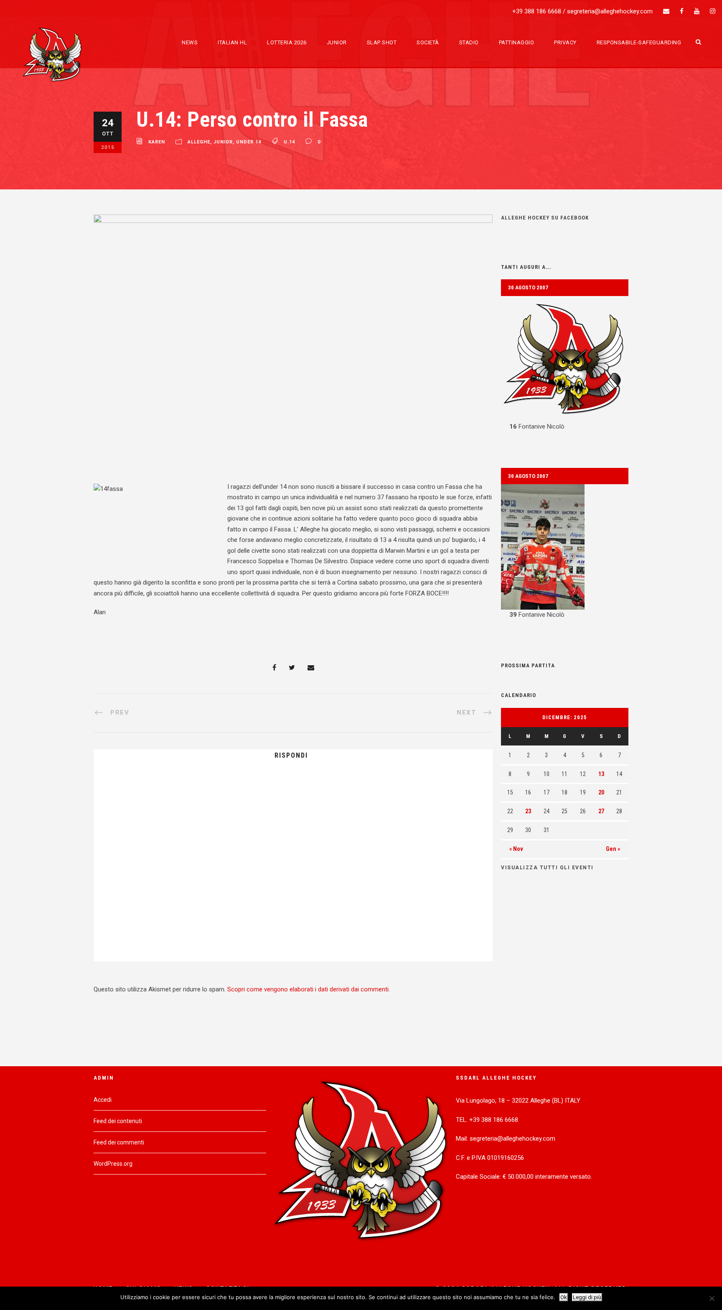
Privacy (565, 42)
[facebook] (682, 11)
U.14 (289, 142)
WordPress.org (113, 1163)
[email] (666, 11)
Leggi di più (587, 1297)
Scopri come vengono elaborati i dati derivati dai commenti (308, 989)
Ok (563, 1297)
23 (528, 811)
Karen (156, 142)
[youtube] (696, 11)
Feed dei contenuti (118, 1121)
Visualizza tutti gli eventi (547, 868)
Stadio (469, 42)
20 (601, 792)
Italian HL (232, 42)
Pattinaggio (516, 42)
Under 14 (248, 142)
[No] (711, 1298)
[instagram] (712, 11)
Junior (337, 42)
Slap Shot (382, 42)
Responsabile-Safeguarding (639, 42)
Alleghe (199, 142)
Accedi (103, 1099)
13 (601, 774)
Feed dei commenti (119, 1142)
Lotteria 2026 (287, 42)
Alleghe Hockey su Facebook (545, 218)
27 (601, 811)
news (190, 42)
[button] (564, 364)
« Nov (516, 848)
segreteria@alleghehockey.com (610, 11)
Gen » (613, 848)
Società (428, 42)
